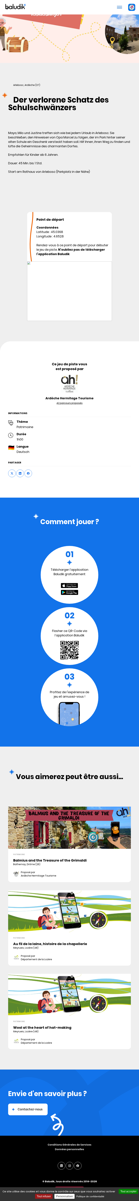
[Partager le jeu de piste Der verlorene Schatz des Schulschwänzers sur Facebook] (28, 473)
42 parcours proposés (69, 403)
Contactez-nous (30, 1109)
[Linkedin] (61, 1166)
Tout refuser (44, 1196)
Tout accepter (128, 1191)
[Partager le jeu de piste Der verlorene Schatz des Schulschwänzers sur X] (12, 473)
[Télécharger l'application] (131, 7)
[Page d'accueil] (15, 7)
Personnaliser (64, 1196)
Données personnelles (69, 1149)
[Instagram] (69, 1166)
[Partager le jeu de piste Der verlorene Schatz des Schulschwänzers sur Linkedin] (20, 473)
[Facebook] (78, 1166)
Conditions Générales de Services (69, 1144)
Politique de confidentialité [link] (90, 1196)
